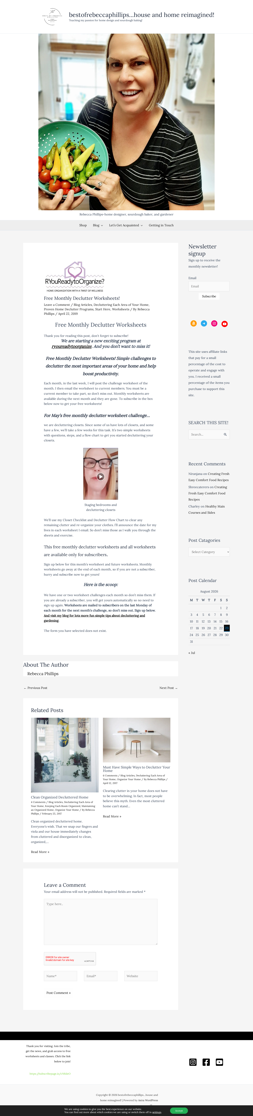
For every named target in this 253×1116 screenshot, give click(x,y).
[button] (101, 225)
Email (192, 278)
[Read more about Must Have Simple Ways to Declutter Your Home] (137, 740)
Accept (179, 1110)
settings (156, 1112)
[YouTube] (219, 1062)
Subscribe (209, 296)
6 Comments (110, 775)
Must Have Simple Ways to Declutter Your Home (136, 769)
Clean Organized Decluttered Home (59, 797)
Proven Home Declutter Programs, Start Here (77, 309)
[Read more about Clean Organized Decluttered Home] (65, 755)
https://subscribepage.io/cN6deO (50, 1073)
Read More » (40, 852)
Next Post (169, 688)
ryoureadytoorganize (72, 346)
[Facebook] (206, 1062)
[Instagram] (193, 1062)
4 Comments (38, 802)
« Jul (191, 653)
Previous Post (35, 688)
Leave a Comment (57, 305)
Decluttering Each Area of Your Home (121, 305)
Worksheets (120, 309)
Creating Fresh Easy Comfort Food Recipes (207, 493)
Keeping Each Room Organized (62, 806)
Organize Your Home (67, 809)
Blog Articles (83, 305)
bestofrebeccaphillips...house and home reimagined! (141, 15)
